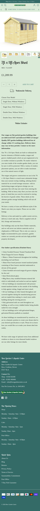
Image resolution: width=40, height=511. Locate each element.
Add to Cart (28, 84)
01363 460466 (11, 379)
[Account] (34, 5)
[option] (20, 31)
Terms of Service (7, 472)
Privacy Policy (6, 469)
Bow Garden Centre (11, 504)
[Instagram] (6, 398)
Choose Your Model (8, 97)
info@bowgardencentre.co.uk (17, 382)
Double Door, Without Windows (14, 112)
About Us (4, 458)
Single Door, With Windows (12, 107)
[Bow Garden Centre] (20, 5)
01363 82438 (10, 377)
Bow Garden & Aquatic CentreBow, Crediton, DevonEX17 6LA (11, 367)
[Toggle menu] (2, 5)
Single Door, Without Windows (13, 101)
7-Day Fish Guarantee (8, 483)
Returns (4, 465)
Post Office (5, 479)
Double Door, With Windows (13, 118)
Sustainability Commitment (10, 476)
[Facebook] (2, 398)
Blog (3, 462)
